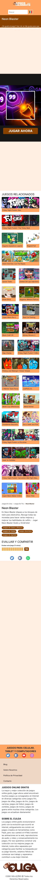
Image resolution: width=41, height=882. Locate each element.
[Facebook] (20, 558)
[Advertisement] (20, 50)
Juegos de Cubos (9, 531)
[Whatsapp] (28, 558)
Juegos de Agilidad (9, 535)
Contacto (7, 781)
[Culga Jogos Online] (20, 867)
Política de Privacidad (12, 775)
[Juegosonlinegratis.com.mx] (21, 3)
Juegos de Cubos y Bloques (13, 527)
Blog (5, 764)
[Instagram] (32, 755)
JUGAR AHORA (20, 131)
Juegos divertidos (25, 531)
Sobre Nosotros (10, 770)
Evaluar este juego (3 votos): (11, 545)
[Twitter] (12, 558)
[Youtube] (24, 755)
